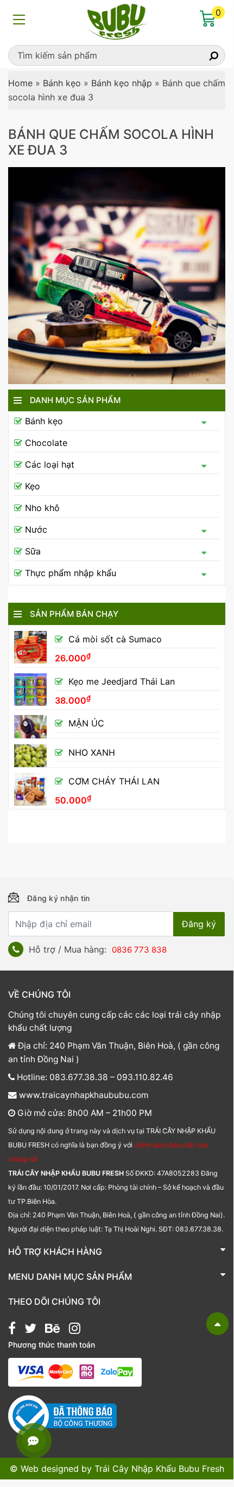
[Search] (204, 55)
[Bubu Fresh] (116, 20)
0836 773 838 (139, 949)
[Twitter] (30, 1329)
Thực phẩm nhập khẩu (70, 572)
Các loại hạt (49, 464)
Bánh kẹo (62, 83)
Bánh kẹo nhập (121, 83)
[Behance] (52, 1329)
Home (20, 83)
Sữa (33, 551)
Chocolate (46, 442)
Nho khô (42, 507)
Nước (36, 529)
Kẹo (32, 486)
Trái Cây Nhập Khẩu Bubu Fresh (159, 1468)
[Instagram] (74, 1329)
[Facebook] (12, 1329)
